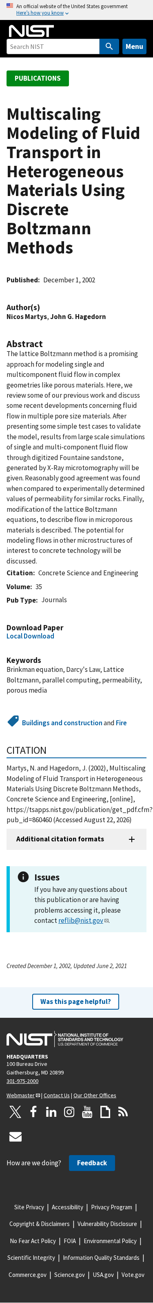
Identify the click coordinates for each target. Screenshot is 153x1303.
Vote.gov (133, 1275)
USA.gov (103, 1275)
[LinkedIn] (51, 1112)
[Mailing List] (15, 1136)
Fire (121, 722)
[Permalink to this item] (44, 307)
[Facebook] (33, 1112)
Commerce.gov (28, 1275)
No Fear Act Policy (33, 1241)
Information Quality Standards (101, 1257)
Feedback (92, 1162)
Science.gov (69, 1275)
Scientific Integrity (31, 1257)
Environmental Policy (110, 1241)
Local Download (30, 636)
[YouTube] (87, 1112)
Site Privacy (29, 1207)
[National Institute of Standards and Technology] (65, 1039)
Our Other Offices (94, 1095)
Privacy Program (111, 1207)
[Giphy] (105, 1112)
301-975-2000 (22, 1081)
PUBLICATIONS (38, 78)
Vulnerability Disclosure (107, 1224)
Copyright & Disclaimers (39, 1224)
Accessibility (67, 1207)
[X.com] (15, 1112)
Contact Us (57, 1095)
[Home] (31, 31)
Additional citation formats (60, 838)
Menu (134, 46)
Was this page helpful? (75, 1001)
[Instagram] (69, 1112)
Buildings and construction (62, 722)
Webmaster (21, 1095)
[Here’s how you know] (76, 10)
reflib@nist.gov (80, 920)
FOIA (70, 1241)
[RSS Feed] (123, 1112)
